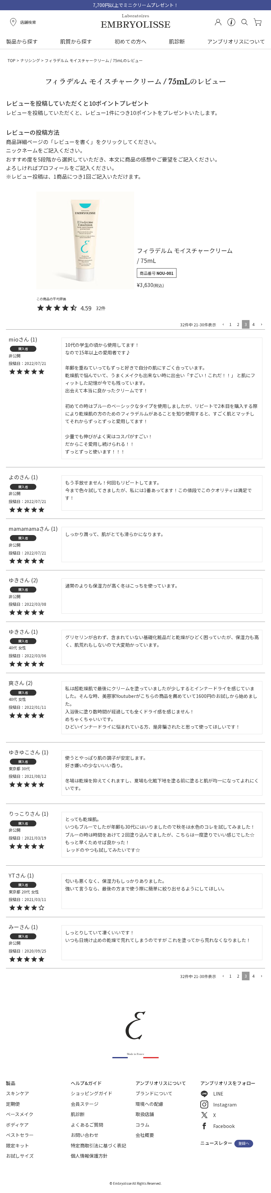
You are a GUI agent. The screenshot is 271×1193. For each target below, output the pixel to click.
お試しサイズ (20, 1155)
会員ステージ (84, 1104)
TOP (12, 60)
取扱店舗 (145, 1114)
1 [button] (230, 324)
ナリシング (30, 60)
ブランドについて (154, 1093)
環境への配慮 (149, 1104)
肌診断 (177, 41)
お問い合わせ (84, 1135)
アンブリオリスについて (236, 41)
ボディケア (17, 1124)
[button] (223, 324)
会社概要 (145, 1135)
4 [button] (253, 324)
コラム (142, 1124)
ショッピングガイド (91, 1093)
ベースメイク (19, 1114)
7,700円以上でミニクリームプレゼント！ (135, 5)
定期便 (13, 1104)
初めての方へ (130, 41)
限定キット (17, 1145)
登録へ (243, 1143)
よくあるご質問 (87, 1124)
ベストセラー (20, 1135)
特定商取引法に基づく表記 (98, 1145)
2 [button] (238, 324)
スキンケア (17, 1093)
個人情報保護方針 (89, 1155)
